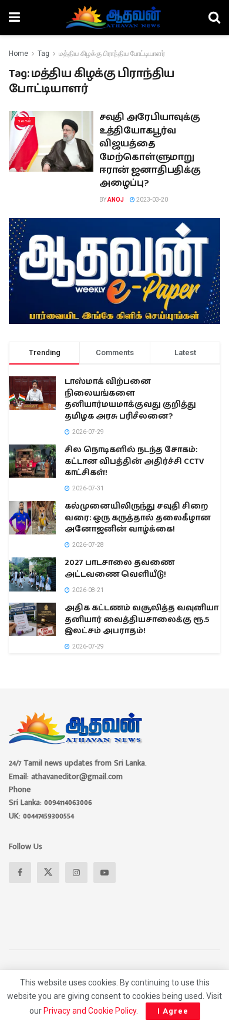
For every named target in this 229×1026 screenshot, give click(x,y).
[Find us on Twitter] (48, 872)
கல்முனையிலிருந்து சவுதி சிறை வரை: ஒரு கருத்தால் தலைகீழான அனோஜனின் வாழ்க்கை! (138, 518)
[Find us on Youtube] (104, 872)
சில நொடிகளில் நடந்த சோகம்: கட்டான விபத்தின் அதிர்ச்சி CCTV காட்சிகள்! (134, 461)
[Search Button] (214, 17)
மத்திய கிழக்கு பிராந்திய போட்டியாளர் (112, 53)
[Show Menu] (14, 17)
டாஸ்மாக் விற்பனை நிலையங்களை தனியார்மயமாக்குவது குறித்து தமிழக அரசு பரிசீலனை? (130, 399)
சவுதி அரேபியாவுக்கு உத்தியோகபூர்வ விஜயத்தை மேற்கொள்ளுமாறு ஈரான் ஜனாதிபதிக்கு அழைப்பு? (149, 150)
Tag (43, 53)
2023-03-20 (151, 199)
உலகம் (25, 120)
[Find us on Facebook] (20, 872)
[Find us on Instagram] (76, 872)
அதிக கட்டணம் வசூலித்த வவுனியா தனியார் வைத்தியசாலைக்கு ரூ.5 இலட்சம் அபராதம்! (141, 619)
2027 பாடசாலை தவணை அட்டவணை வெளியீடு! (119, 568)
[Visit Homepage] (114, 17)
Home (18, 53)
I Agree (172, 1011)
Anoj (115, 199)
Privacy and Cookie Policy (89, 1010)
